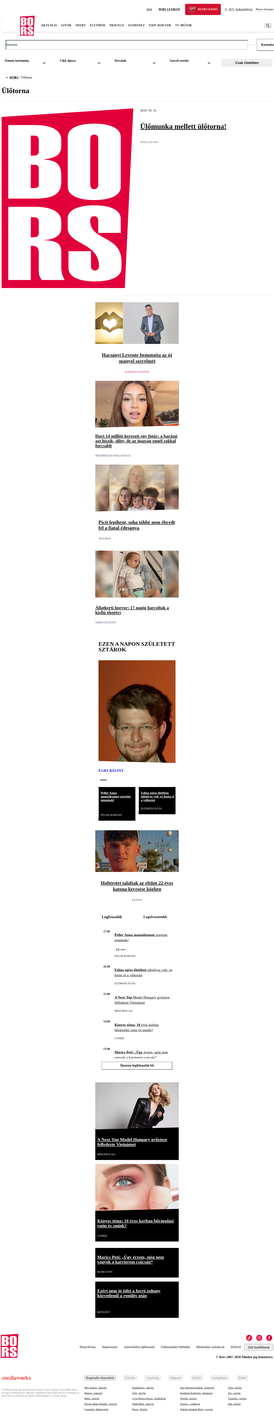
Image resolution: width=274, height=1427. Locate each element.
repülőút (103, 1312)
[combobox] (26, 61)
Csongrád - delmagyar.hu (96, 1409)
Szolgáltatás (219, 1378)
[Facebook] (269, 1338)
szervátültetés (105, 622)
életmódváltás (151, 808)
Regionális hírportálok (100, 1378)
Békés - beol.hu (91, 1398)
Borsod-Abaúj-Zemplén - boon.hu (100, 1404)
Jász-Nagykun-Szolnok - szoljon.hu (197, 1387)
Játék (149, 9)
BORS (14, 77)
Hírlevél (236, 1347)
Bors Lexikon (169, 9)
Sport (80, 25)
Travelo (116, 25)
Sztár (66, 25)
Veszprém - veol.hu (237, 1398)
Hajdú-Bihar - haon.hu (143, 1404)
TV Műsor (183, 25)
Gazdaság (152, 1378)
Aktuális (49, 25)
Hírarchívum (88, 1347)
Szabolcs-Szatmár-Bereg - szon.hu (196, 1409)
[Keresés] (268, 25)
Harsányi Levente (137, 372)
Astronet (136, 25)
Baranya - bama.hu (93, 1393)
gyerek (119, 1038)
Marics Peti (104, 1272)
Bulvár (196, 1378)
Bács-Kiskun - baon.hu (95, 1387)
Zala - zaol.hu (234, 1404)
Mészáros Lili (124, 1011)
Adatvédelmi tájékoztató (139, 1347)
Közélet (130, 1378)
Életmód (97, 25)
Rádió (242, 1378)
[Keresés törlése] (252, 44)
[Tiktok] (249, 1338)
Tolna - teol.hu (235, 1387)
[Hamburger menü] (11, 25)
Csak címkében (247, 62)
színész (103, 779)
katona (137, 900)
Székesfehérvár (241, 9)
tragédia (104, 538)
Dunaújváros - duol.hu (143, 1387)
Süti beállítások (259, 1347)
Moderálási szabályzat (210, 1347)
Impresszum (109, 1347)
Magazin (175, 1378)
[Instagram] (259, 1338)
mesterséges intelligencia (113, 455)
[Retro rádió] (194, 10)
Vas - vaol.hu (234, 1393)
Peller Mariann (111, 815)
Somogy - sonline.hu (190, 1404)
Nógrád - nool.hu (188, 1398)
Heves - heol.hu (139, 1409)
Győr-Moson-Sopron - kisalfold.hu (149, 1398)
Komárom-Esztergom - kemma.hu (196, 1393)
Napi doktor (160, 25)
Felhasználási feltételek (175, 1347)
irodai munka (149, 142)
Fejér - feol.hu (139, 1393)
